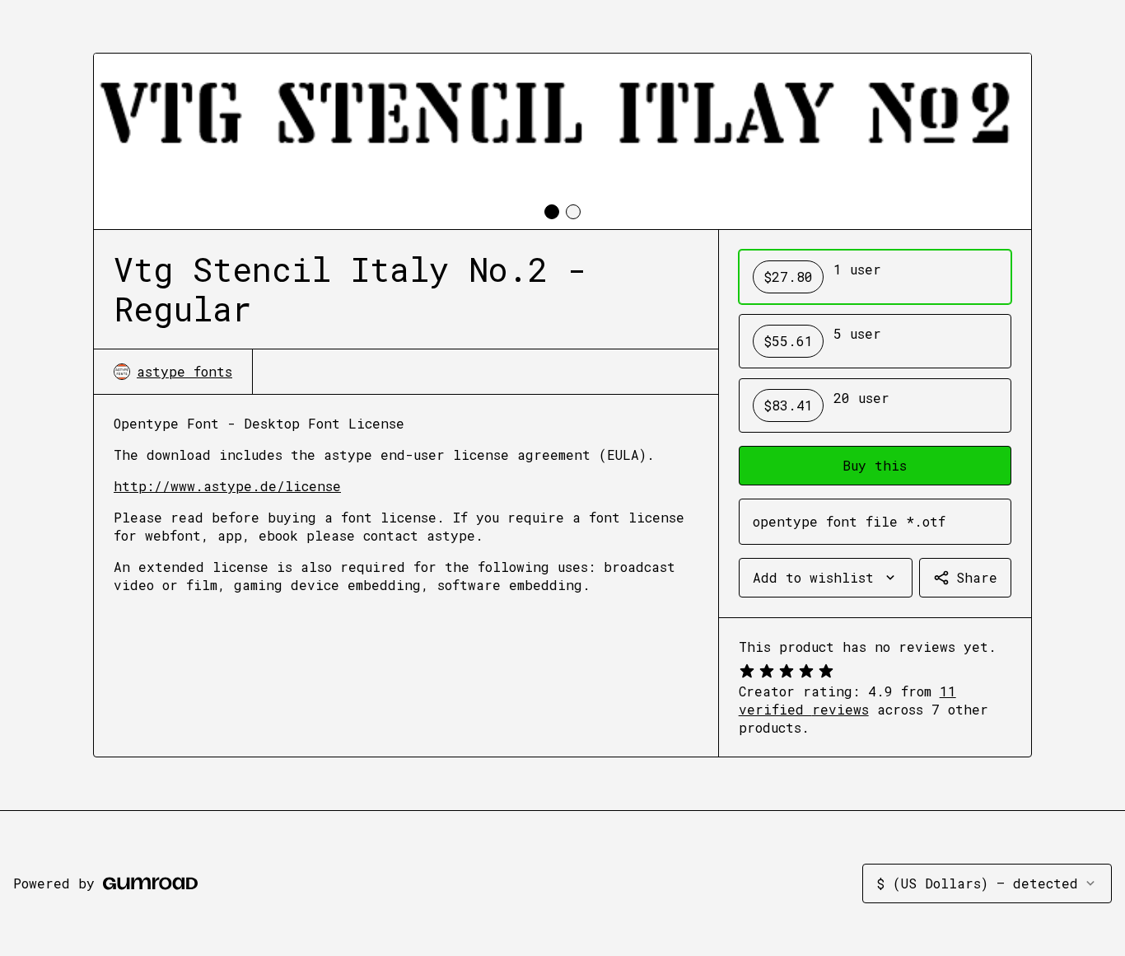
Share (976, 577)
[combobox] (826, 578)
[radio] (875, 277)
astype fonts (184, 371)
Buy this (875, 465)
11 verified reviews (847, 700)
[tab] (551, 211)
